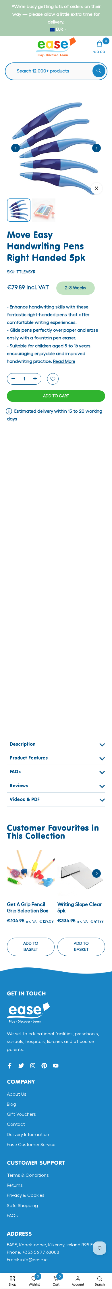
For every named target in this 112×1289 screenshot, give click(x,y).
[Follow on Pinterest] (44, 1065)
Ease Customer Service (31, 1144)
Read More (64, 361)
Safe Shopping (22, 1205)
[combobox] (59, 71)
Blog (11, 1104)
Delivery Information (28, 1134)
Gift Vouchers (21, 1114)
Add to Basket (30, 947)
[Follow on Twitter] (21, 1065)
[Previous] (15, 148)
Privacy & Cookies (26, 1195)
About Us (16, 1094)
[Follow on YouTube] (56, 1065)
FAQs (12, 1215)
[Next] (96, 148)
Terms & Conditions (28, 1175)
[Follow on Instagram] (33, 1065)
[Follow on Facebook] (10, 1065)
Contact (16, 1124)
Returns (15, 1185)
